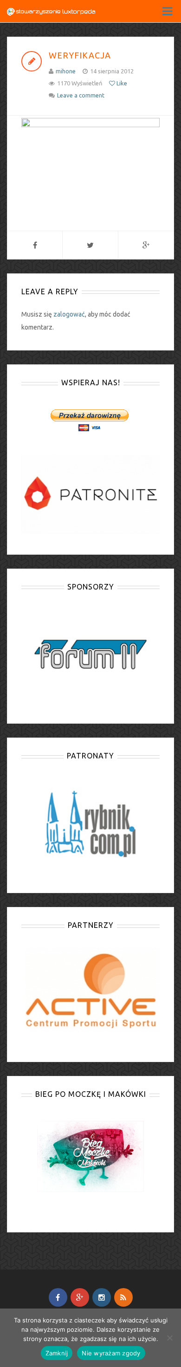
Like (121, 83)
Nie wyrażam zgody (111, 1353)
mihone (66, 71)
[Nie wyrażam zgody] (169, 1337)
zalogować (69, 314)
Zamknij (56, 1353)
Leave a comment (80, 95)
